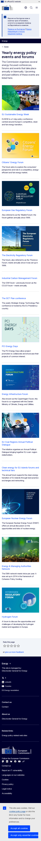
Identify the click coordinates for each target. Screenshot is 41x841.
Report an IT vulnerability (12, 770)
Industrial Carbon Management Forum (19, 278)
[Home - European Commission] (7, 7)
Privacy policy (7, 784)
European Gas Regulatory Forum (17, 210)
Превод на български (16, 29)
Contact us (6, 766)
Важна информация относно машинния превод (19, 31)
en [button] (25, 7)
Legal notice (7, 789)
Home (6, 47)
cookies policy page (17, 811)
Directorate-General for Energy (14, 719)
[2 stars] (6, 645)
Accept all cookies (19, 828)
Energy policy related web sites (14, 735)
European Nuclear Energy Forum (17, 518)
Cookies (5, 779)
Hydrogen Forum (10, 617)
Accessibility (7, 793)
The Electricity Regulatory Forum (17, 255)
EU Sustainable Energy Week (15, 114)
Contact (5, 707)
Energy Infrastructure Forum (15, 394)
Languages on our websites (13, 775)
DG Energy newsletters (10, 690)
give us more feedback (14, 652)
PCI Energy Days (10, 346)
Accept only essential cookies (24, 835)
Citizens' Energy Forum (12, 162)
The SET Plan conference (14, 298)
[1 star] (4, 645)
